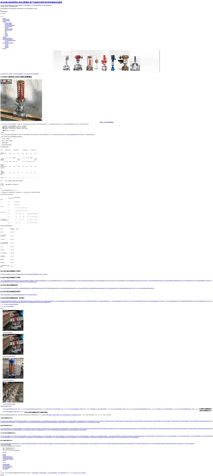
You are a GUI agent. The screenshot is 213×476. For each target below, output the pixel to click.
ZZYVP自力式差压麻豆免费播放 (183, 436)
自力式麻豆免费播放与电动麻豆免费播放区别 (97, 288)
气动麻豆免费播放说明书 (7, 456)
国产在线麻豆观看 (73, 414)
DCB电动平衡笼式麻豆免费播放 (28, 429)
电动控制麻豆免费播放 (63, 428)
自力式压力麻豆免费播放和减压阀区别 (18, 294)
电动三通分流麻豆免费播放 (83, 428)
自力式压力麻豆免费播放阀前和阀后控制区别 (9, 280)
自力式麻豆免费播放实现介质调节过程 (36, 288)
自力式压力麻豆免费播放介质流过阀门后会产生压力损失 (136, 280)
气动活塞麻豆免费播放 (165, 421)
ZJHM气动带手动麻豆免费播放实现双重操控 (28, 443)
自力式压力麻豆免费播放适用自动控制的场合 (67, 288)
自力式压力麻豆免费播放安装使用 (74, 301)
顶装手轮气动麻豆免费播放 (70, 421)
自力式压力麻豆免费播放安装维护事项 (24, 301)
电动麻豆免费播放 (55, 414)
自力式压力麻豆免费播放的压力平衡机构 (202, 280)
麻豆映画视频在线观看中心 (8, 457)
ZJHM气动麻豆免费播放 (70, 422)
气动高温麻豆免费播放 (80, 421)
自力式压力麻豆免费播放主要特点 (70, 280)
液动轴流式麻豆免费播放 (181, 428)
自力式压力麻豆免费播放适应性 (187, 280)
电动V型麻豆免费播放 (27, 428)
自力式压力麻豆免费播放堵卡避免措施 (89, 301)
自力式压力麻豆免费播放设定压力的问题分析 (155, 301)
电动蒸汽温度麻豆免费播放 (131, 428)
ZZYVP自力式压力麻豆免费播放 (113, 436)
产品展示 (10, 73)
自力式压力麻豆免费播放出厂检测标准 (26, 280)
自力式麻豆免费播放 (29, 437)
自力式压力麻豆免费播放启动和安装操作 (8, 301)
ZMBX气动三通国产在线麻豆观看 (153, 443)
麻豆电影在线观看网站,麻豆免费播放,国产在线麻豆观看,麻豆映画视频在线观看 (31, 2)
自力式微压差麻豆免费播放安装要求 (186, 301)
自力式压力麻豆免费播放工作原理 (7, 274)
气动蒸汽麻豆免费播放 (193, 421)
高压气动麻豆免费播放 (41, 422)
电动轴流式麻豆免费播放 (171, 428)
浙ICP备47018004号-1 (77, 472)
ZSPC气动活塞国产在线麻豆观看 (81, 443)
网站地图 (83, 472)
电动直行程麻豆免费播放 (142, 428)
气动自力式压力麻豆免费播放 (71, 437)
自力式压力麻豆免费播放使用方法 (172, 301)
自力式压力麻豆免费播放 (17, 73)
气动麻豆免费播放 (48, 414)
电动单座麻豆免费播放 (45, 428)
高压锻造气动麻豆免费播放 (52, 422)
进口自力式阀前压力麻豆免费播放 (58, 437)
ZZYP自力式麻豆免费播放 (46, 436)
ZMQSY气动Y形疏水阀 (70, 443)
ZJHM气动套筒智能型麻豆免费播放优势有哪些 (9, 443)
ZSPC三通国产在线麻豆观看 (188, 443)
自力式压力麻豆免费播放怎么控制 (44, 302)
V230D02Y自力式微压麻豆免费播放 (11, 304)
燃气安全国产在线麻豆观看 (177, 443)
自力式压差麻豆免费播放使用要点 (104, 301)
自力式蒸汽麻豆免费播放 (149, 436)
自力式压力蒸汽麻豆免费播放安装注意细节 (137, 301)
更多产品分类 (5, 469)
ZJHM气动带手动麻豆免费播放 (6, 421)
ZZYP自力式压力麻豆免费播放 (58, 436)
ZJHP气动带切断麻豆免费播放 (46, 421)
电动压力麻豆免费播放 (121, 428)
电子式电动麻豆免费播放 (192, 428)
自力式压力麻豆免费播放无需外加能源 (154, 280)
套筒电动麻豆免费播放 (7, 429)
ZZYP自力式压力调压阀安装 (69, 436)
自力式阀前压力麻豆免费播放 (138, 436)
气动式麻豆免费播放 (62, 422)
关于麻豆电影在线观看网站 (8, 459)
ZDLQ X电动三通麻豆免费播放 (51, 429)
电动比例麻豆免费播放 (36, 428)
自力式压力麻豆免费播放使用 (14, 302)
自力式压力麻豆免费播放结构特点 (30, 281)
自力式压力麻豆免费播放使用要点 (200, 301)
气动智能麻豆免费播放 (202, 421)
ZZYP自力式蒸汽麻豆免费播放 (82, 436)
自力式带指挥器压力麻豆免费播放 (96, 437)
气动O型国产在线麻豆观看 (93, 443)
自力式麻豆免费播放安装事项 (48, 301)
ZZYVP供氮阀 (91, 436)
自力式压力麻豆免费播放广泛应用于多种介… (11, 411)
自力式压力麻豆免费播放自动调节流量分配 (85, 280)
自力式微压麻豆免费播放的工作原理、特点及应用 (37, 274)
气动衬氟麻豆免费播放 (147, 421)
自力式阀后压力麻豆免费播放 (108, 437)
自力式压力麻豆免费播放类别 (18, 281)
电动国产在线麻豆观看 (121, 443)
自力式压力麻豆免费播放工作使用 (61, 301)
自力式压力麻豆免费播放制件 (31, 294)
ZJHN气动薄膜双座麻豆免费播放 (33, 421)
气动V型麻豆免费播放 (99, 421)
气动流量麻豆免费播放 (156, 421)
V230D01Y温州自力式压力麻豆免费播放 (31, 73)
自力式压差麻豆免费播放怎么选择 (51, 288)
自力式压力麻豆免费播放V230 (6, 437)
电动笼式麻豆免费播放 (73, 428)
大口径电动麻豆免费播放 (5, 428)
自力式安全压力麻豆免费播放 (83, 437)
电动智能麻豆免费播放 (151, 428)
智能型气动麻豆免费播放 (10, 422)
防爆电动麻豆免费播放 (201, 428)
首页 (7, 73)
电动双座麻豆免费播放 (102, 428)
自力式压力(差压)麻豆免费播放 (121, 437)
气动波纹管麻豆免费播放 (137, 421)
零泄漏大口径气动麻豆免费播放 (59, 421)
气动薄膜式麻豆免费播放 (109, 421)
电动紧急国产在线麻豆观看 (166, 443)
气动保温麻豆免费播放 (127, 421)
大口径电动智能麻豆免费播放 (16, 428)
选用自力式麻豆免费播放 (5, 294)
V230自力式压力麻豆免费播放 (170, 436)
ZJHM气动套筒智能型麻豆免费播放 (20, 421)
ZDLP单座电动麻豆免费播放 (73, 429)
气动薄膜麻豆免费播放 (118, 421)
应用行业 (4, 455)
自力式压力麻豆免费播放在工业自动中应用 (8, 288)
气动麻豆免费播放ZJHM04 (81, 422)
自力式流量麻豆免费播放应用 (23, 288)
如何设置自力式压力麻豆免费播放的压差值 (28, 302)
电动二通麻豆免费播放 (54, 428)
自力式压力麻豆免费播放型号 (82, 288)
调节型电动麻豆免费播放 (62, 429)
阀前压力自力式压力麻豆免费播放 (117, 280)
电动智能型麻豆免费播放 (161, 428)
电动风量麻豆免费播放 (111, 428)
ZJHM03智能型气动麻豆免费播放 (93, 422)
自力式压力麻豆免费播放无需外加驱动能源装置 (171, 280)
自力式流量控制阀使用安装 (37, 301)
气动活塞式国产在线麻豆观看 (59, 443)
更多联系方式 (17, 450)
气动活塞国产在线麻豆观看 (111, 443)
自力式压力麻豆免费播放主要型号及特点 (55, 280)
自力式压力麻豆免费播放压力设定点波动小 (102, 280)
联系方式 (4, 460)
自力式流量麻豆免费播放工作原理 (20, 274)
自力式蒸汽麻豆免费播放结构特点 (40, 280)
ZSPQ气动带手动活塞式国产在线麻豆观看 (45, 443)
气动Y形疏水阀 (102, 443)
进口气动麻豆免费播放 (90, 421)
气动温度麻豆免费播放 (184, 421)
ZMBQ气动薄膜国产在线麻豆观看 (140, 443)
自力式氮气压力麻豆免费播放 (126, 436)
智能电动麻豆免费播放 (17, 429)
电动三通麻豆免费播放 (93, 428)
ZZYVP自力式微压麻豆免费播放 (100, 436)
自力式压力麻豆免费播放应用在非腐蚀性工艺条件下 (126, 288)
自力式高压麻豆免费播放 (159, 436)
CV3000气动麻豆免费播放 (20, 422)
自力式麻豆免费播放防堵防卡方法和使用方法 (120, 301)
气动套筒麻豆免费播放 (175, 421)
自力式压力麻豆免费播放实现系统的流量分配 (145, 288)
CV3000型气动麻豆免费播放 (31, 422)
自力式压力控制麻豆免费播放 (133, 437)
